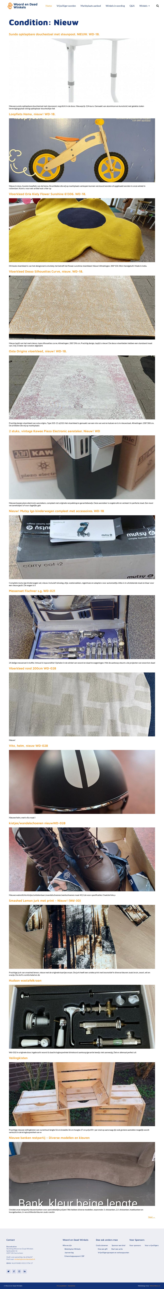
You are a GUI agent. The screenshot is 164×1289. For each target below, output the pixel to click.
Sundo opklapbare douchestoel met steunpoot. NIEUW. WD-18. (54, 34)
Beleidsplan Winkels (73, 1249)
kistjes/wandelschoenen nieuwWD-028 (37, 823)
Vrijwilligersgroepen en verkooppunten (113, 1252)
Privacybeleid (61, 1286)
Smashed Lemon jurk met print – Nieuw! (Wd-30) (45, 900)
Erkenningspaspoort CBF (74, 1256)
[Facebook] (14, 1271)
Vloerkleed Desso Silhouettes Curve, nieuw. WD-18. (46, 271)
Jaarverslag (69, 1252)
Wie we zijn (67, 1245)
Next (151, 1217)
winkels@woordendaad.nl (24, 1259)
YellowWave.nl (155, 1286)
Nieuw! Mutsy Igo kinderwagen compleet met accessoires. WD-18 (56, 511)
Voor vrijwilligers (152, 1245)
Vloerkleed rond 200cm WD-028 (32, 668)
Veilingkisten (18, 1058)
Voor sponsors (135, 1245)
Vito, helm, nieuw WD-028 (28, 745)
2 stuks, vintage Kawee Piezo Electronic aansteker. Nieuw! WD (54, 431)
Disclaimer (71, 1286)
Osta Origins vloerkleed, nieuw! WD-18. (38, 351)
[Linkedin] (25, 1271)
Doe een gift (102, 1249)
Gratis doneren (102, 1245)
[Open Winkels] (149, 5)
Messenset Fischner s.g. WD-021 (32, 591)
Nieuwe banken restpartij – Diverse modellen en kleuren (49, 1137)
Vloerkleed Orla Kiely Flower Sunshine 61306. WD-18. (47, 194)
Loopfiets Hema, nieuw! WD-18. (32, 114)
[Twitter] (8, 1271)
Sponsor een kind (118, 1245)
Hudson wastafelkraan (25, 980)
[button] (157, 5)
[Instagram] (19, 1271)
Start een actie (117, 1249)
